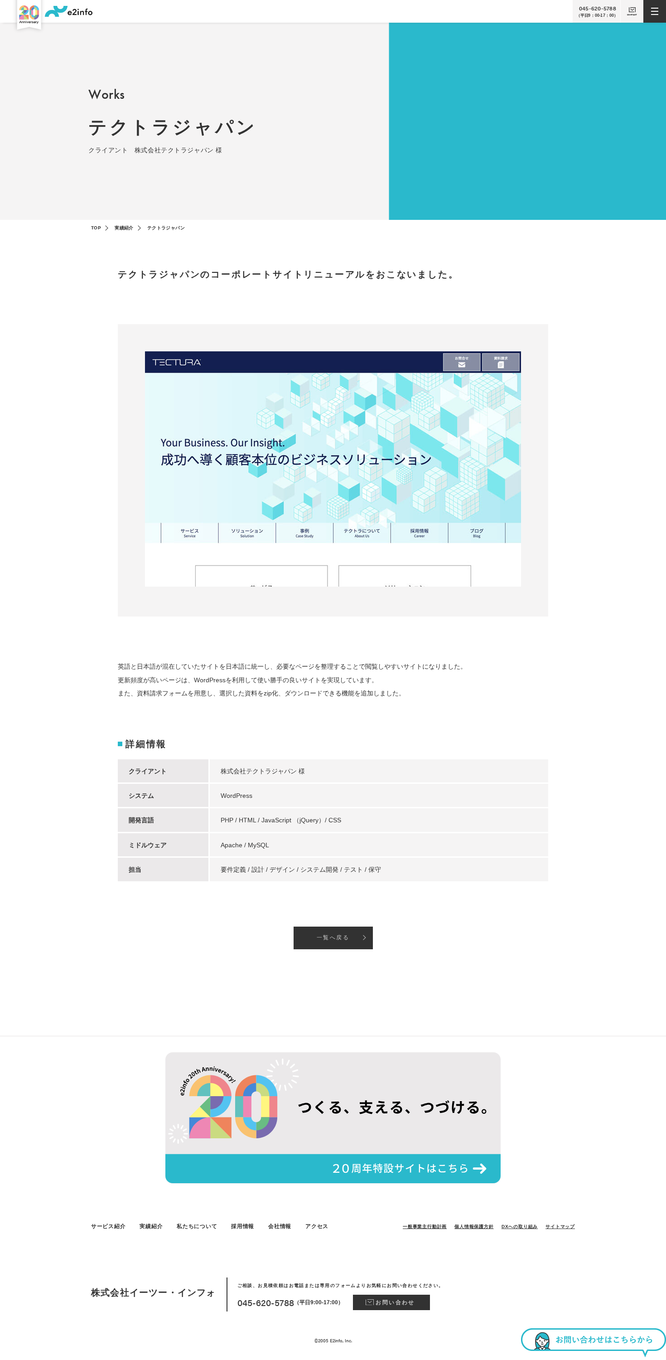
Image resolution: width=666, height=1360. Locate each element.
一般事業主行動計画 (425, 1226)
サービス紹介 (108, 1226)
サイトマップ (560, 1226)
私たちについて (197, 1226)
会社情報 (279, 1226)
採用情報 (242, 1226)
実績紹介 (124, 227)
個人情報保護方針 (473, 1226)
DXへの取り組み (520, 1226)
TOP (96, 227)
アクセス (316, 1226)
